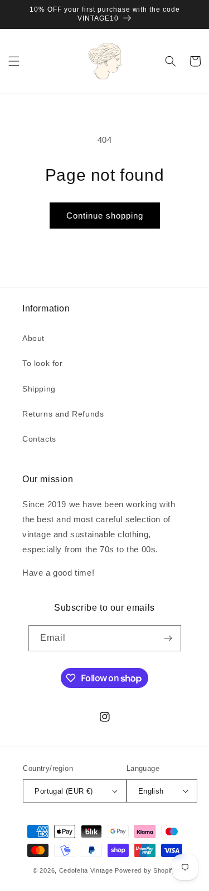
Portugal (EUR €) (64, 791)
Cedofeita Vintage (86, 870)
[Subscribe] (168, 638)
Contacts (39, 438)
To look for (42, 363)
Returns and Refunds (63, 413)
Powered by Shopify (145, 870)
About (33, 338)
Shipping (39, 388)
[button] (14, 61)
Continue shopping (104, 215)
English (151, 791)
